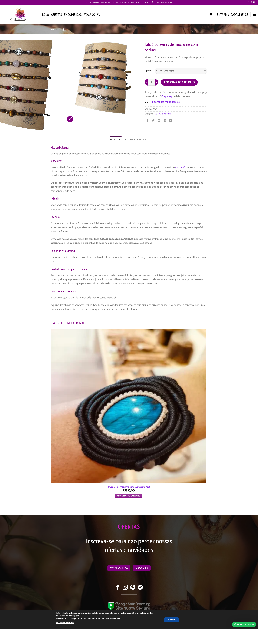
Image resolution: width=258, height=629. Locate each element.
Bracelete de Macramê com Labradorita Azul (129, 486)
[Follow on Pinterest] (254, 2)
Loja (45, 14)
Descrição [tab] (115, 139)
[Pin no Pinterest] (165, 120)
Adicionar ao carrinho (179, 82)
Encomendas (73, 14)
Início (53, 29)
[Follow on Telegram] (140, 587)
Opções (148, 70)
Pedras (123, 2)
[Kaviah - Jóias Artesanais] (20, 14)
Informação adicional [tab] (135, 139)
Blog (115, 2)
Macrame (105, 2)
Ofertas (56, 14)
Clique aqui (167, 96)
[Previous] (52, 509)
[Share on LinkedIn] (170, 120)
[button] (98, 14)
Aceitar (171, 619)
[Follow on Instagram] (251, 2)
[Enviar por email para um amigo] (159, 120)
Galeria (135, 2)
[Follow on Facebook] (248, 2)
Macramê (180, 167)
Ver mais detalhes (65, 622)
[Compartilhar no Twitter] (153, 120)
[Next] (78, 117)
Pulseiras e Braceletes (163, 114)
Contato (145, 2)
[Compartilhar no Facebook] (147, 120)
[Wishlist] (210, 14)
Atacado (89, 14)
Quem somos (92, 2)
